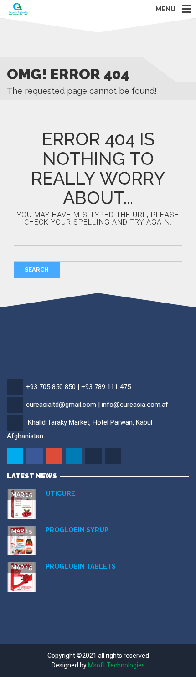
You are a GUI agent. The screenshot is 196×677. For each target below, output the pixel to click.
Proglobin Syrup (77, 529)
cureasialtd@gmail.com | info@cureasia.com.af (97, 404)
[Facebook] (35, 456)
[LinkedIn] (74, 456)
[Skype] (94, 456)
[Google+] (55, 456)
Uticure (60, 493)
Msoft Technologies (116, 665)
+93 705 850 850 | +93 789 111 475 (78, 387)
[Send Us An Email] (114, 456)
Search (37, 269)
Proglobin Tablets (81, 566)
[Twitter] (16, 456)
